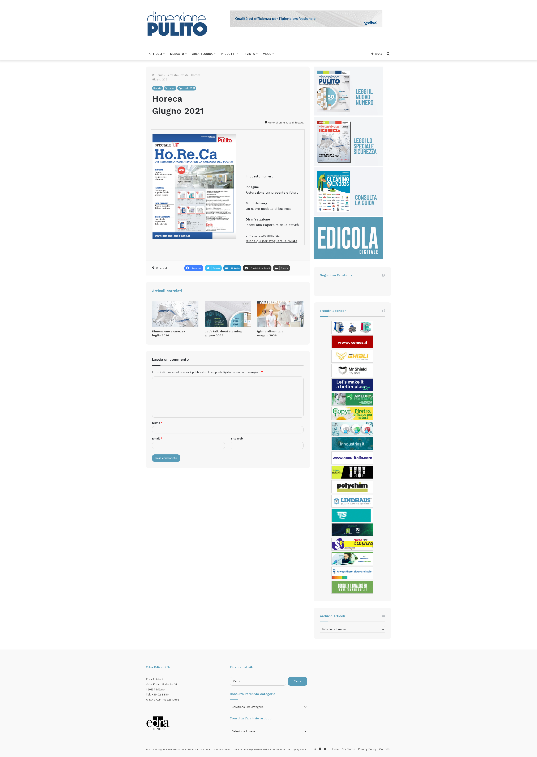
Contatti (384, 749)
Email (157, 438)
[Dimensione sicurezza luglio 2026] (175, 314)
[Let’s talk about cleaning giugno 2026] (228, 314)
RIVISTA (249, 53)
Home (159, 75)
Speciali (170, 88)
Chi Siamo (348, 749)
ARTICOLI (155, 53)
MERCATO (177, 53)
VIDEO (267, 53)
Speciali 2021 (187, 88)
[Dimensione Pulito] (177, 23)
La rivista (172, 75)
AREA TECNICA (202, 53)
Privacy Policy (367, 749)
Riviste (184, 75)
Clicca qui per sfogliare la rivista (271, 241)
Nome (157, 422)
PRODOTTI (228, 53)
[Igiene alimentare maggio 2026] (280, 314)
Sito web (237, 438)
